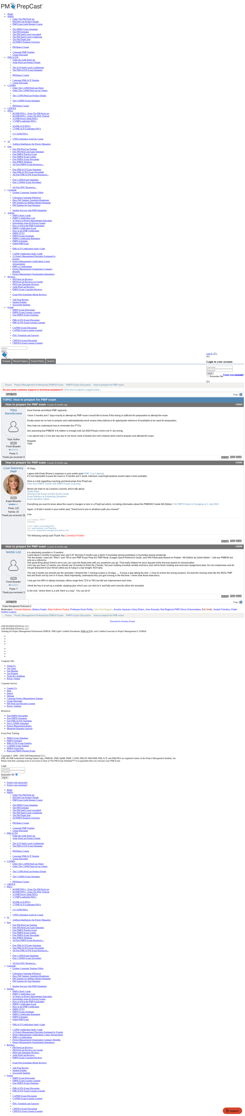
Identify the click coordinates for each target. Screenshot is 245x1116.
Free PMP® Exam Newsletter (25, 159)
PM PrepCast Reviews (22, 279)
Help (9, 691)
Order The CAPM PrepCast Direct (28, 88)
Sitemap (10, 696)
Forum (10, 307)
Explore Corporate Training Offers (27, 192)
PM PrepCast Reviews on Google (27, 282)
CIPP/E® (12, 108)
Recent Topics (20, 361)
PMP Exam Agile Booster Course (27, 24)
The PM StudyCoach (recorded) (26, 34)
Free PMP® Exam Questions (25, 315)
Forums (6, 361)
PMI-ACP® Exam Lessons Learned (28, 322)
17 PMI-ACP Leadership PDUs (26, 129)
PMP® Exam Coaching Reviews (27, 289)
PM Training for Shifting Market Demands (31, 203)
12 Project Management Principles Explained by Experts (37, 1032)
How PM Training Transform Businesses (30, 200)
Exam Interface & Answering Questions (46, 496)
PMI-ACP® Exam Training (19, 743)
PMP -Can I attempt (94, 473)
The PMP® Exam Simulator (25, 29)
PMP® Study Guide (21, 215)
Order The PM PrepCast (23, 19)
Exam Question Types (38, 499)
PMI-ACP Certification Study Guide (28, 248)
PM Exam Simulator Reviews (25, 284)
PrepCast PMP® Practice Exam (21, 751)
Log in (4, 777)
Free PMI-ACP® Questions (19, 721)
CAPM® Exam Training (18, 746)
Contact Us (12, 688)
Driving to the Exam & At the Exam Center (48, 494)
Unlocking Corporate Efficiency (26, 197)
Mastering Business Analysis (19, 728)
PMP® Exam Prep (15, 748)
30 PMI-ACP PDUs (21, 126)
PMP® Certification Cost (23, 218)
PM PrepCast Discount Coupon (21, 703)
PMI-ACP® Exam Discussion (26, 320)
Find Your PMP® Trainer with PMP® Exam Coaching (54, 484)
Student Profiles (19, 302)
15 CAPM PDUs (20, 134)
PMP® (11, 16)
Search (50, 361)
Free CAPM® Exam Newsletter (26, 182)
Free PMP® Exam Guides (24, 157)
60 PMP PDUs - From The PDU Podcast (30, 116)
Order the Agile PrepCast (23, 60)
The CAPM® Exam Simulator (26, 100)
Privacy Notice (13, 678)
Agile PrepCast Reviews (23, 287)
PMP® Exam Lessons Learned (26, 312)
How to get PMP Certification (25, 231)
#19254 (239, 404)
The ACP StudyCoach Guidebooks (28, 67)
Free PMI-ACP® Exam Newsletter (28, 172)
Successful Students (21, 305)
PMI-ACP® (13, 57)
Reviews (11, 276)
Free (9, 146)
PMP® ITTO (18, 233)
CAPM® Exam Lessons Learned (27, 330)
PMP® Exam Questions (23, 236)
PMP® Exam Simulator (17, 738)
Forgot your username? (233, 375)
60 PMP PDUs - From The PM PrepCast (30, 113)
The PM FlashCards (21, 39)
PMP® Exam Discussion (23, 310)
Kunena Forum (128, 621)
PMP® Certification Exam (24, 228)
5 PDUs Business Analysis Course (27, 139)
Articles (11, 213)
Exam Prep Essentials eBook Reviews (29, 294)
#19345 (239, 546)
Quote (239, 457)
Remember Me (216, 376)
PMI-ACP (86, 631)
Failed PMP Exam (20, 243)
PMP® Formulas (20, 241)
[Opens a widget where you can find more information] (232, 1111)
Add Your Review (20, 299)
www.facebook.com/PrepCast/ (44, 528)
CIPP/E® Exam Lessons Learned (27, 343)
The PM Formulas (20, 32)
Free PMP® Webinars (22, 162)
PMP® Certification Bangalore (26, 238)
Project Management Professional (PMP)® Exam (38, 385)
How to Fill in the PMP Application (28, 225)
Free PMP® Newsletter (17, 716)
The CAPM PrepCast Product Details (29, 95)
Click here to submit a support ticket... (82, 390)
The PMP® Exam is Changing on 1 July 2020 (195, 504)
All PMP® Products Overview (26, 42)
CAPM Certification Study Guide (27, 254)
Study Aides (33, 491)
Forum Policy (37, 361)
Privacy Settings (14, 706)
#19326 (239, 462)
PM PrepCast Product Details (25, 21)
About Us (11, 666)
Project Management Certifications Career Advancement (37, 1035)
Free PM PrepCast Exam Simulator (28, 152)
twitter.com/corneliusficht (44, 526)
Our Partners (12, 673)
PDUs (10, 111)
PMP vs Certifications (22, 266)
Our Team (11, 668)
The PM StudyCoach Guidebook (27, 37)
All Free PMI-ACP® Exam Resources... (30, 174)
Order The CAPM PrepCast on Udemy (30, 90)
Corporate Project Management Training (25, 698)
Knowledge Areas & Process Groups (29, 223)
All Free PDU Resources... (24, 187)
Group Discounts (20, 55)
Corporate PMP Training (23, 52)
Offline (13, 443)
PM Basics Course (20, 47)
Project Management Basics (19, 726)
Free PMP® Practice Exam (24, 154)
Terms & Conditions (16, 676)
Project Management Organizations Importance (33, 274)
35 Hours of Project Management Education (32, 220)
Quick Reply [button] (225, 457)
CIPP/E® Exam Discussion (24, 340)
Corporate (12, 190)
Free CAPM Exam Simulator (25, 180)
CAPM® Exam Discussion (24, 328)
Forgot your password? (17, 782)
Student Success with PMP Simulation (29, 210)
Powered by (115, 621)
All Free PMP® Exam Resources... (28, 164)
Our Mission (12, 671)
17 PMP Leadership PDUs (24, 121)
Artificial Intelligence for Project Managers (31, 144)
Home (10, 14)
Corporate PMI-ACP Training (25, 80)
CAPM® (12, 85)
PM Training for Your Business (26, 205)
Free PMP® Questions (17, 718)
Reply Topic (11, 394)
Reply (232, 457)
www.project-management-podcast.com (53, 530)
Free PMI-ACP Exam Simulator (26, 169)
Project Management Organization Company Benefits (36, 1040)
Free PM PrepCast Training (24, 149)
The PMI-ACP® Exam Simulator (27, 70)
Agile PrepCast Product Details (26, 62)
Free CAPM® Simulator (18, 723)
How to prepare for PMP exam (109, 385)
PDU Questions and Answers (25, 335)
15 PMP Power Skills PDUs (25, 118)
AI (9, 141)
